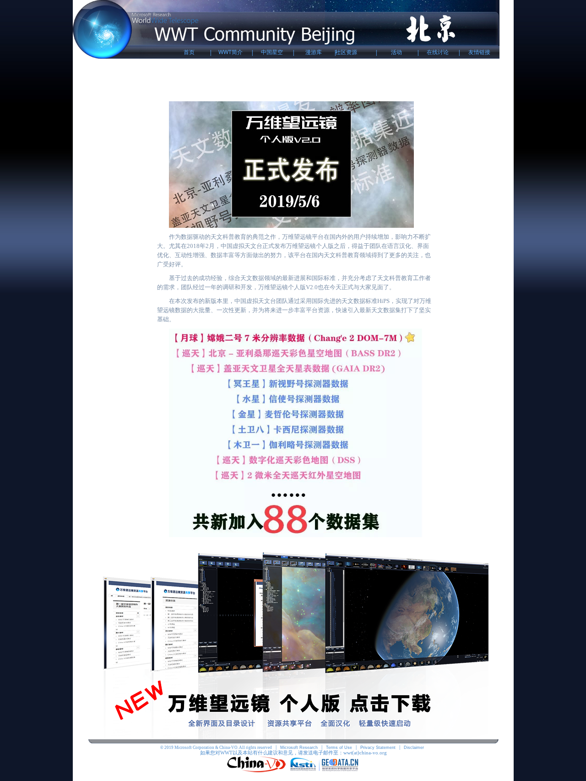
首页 (189, 52)
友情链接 (479, 52)
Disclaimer (414, 747)
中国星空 (272, 52)
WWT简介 (230, 52)
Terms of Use (339, 747)
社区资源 (346, 52)
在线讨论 (438, 52)
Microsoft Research (299, 747)
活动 (396, 52)
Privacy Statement (378, 747)
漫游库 (313, 52)
